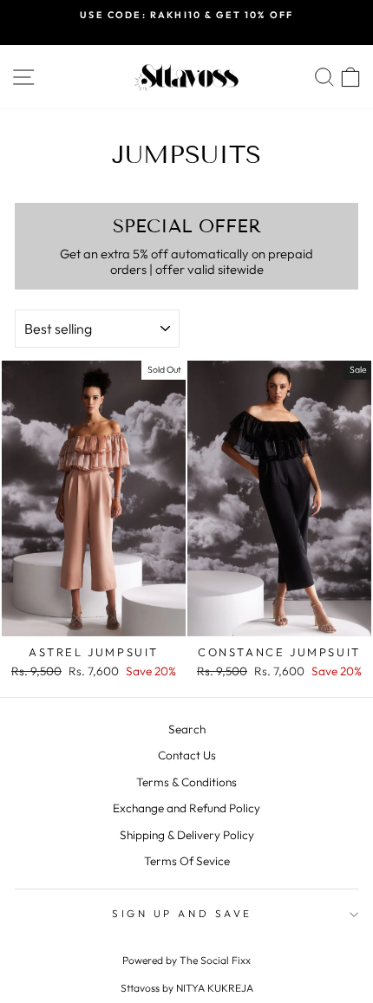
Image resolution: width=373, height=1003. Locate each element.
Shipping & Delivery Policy (187, 835)
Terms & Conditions (186, 782)
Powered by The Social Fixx (186, 960)
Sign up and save (182, 913)
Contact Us (187, 755)
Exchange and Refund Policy (186, 808)
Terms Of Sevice (187, 861)
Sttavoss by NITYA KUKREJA (187, 987)
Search (187, 729)
